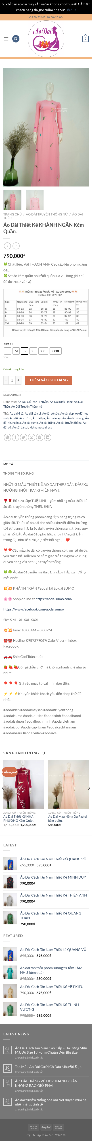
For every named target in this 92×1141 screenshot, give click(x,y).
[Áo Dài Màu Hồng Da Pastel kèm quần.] (68, 784)
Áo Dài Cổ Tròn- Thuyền (33, 402)
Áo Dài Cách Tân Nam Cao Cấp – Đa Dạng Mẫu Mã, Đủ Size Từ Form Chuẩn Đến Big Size (51, 1050)
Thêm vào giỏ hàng (48, 380)
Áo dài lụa (39, 418)
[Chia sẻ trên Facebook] (15, 437)
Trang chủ (12, 214)
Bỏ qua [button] (71, 10)
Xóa (5, 357)
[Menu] (6, 38)
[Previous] (11, 127)
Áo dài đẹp (67, 413)
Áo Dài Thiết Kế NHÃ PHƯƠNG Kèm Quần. (18, 818)
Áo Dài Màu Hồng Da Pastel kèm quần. (67, 818)
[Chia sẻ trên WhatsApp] (7, 437)
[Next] (81, 127)
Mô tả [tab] (8, 464)
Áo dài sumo (30, 422)
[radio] (7, 351)
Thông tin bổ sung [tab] (18, 473)
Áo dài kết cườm (20, 418)
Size (6, 344)
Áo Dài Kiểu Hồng (61, 402)
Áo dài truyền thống (69, 422)
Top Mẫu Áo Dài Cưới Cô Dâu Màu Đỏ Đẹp (48, 1066)
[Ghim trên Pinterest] (39, 437)
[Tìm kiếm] (15, 38)
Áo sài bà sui (20, 427)
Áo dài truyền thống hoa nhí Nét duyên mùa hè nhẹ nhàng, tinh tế (50, 1102)
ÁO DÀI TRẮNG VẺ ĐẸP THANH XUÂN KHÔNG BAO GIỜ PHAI (46, 1083)
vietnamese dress (40, 427)
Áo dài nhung (75, 418)
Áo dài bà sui (33, 413)
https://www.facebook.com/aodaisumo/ (33, 609)
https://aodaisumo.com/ (54, 599)
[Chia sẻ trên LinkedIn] (47, 437)
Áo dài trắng (47, 422)
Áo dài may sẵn (56, 418)
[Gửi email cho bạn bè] (31, 437)
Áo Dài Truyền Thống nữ (47, 214)
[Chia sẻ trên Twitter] (23, 437)
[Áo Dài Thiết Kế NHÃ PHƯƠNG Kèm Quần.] (23, 784)
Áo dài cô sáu (50, 413)
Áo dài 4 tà (16, 413)
